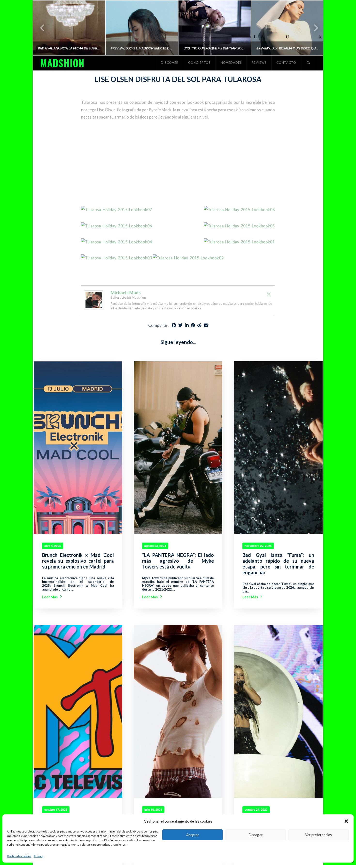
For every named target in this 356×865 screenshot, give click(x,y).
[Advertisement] (178, 163)
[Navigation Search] (308, 63)
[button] (346, 821)
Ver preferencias (318, 835)
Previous (42, 28)
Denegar (255, 835)
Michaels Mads (126, 292)
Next (313, 28)
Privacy (38, 856)
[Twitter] (269, 294)
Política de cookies (19, 856)
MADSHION (62, 63)
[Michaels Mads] (93, 299)
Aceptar (192, 835)
